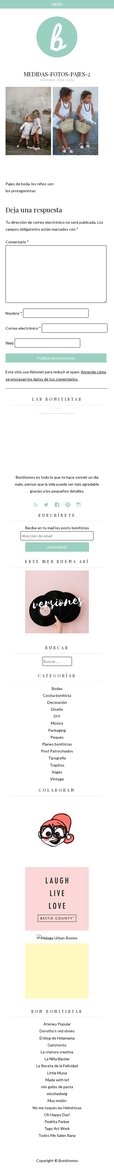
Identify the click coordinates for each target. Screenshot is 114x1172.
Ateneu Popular (57, 1024)
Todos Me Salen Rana (57, 1135)
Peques (57, 737)
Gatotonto (57, 1045)
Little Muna (57, 1073)
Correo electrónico (23, 328)
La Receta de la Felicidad (57, 1065)
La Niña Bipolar (57, 1058)
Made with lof (57, 1079)
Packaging (57, 730)
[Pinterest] (68, 505)
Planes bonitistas (57, 744)
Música (57, 723)
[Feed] (35, 505)
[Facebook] (57, 505)
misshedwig (57, 1093)
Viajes (57, 772)
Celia (70, 80)
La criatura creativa (57, 1051)
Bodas (57, 688)
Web (10, 343)
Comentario (17, 241)
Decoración (57, 702)
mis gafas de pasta (57, 1086)
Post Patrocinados (57, 751)
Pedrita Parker (57, 1121)
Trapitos (57, 765)
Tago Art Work (57, 1128)
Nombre (14, 313)
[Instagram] (79, 505)
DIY (57, 716)
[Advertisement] (57, 971)
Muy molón (57, 1100)
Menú (57, 4)
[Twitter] (46, 505)
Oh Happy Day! (57, 1114)
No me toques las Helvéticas (57, 1107)
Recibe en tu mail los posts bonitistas (57, 527)
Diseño (57, 709)
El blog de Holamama (57, 1038)
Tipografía (57, 758)
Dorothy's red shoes (57, 1030)
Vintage (57, 779)
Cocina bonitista (57, 695)
